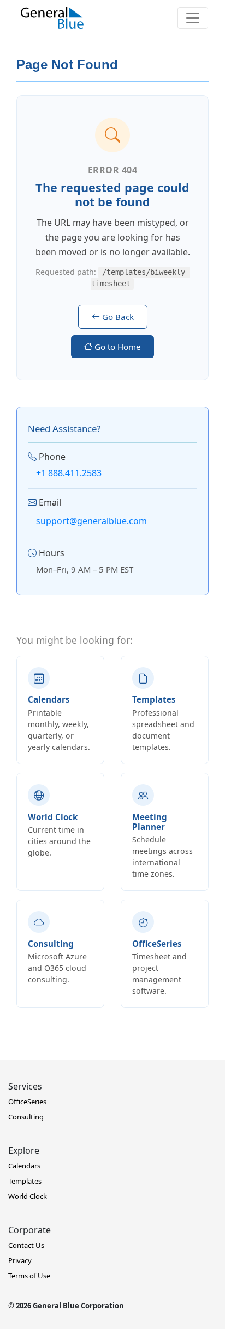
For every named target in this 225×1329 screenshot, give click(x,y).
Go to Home (116, 346)
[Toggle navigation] (192, 18)
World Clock (27, 1196)
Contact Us (26, 1245)
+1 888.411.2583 (69, 473)
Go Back (117, 316)
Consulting (26, 1117)
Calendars (24, 1166)
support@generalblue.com (91, 521)
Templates (25, 1181)
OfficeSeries (27, 1101)
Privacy (20, 1260)
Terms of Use (29, 1276)
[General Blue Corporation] (52, 18)
